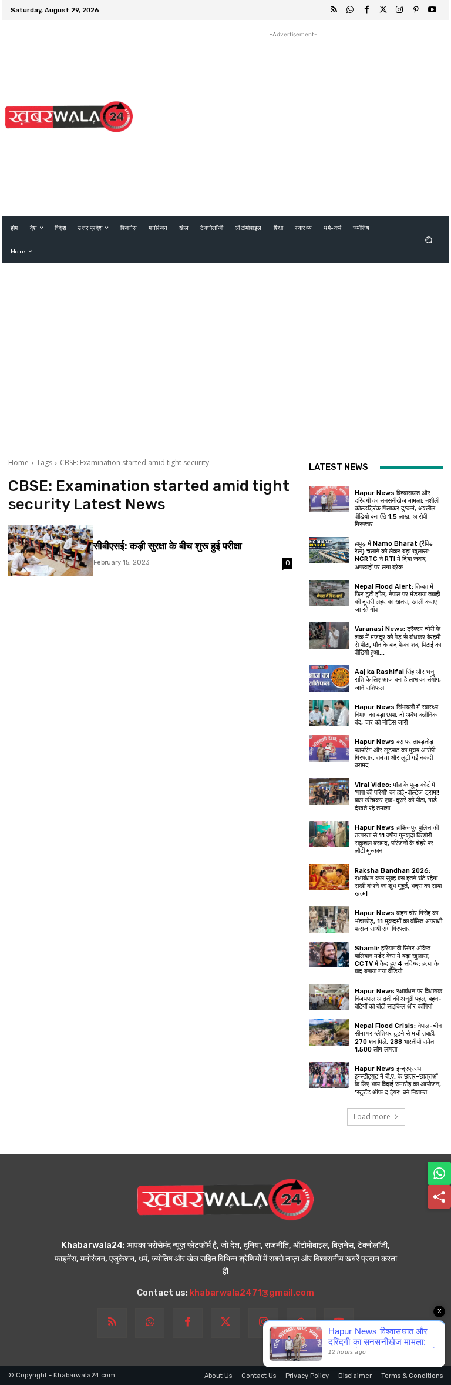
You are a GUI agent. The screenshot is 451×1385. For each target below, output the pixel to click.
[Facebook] (366, 10)
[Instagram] (399, 10)
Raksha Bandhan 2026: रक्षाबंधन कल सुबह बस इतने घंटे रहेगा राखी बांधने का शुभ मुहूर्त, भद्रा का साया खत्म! (398, 882)
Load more (372, 1117)
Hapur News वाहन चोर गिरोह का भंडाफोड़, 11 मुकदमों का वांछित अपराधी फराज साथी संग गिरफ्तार (398, 920)
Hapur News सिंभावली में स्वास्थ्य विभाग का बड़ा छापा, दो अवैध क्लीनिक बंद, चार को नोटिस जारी (396, 714)
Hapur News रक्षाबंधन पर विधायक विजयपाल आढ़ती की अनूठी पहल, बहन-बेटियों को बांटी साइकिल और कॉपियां (398, 998)
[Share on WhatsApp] (439, 1173)
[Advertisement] (293, 123)
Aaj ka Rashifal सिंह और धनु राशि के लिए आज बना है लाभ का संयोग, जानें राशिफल (398, 679)
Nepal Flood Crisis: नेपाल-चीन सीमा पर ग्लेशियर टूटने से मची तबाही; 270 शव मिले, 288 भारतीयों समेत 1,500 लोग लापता (398, 1037)
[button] (429, 239)
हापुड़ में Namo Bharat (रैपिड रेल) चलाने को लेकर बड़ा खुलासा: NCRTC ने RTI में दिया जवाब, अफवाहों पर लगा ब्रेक (394, 555)
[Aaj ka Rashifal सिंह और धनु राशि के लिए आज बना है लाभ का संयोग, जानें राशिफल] (329, 678)
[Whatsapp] (350, 10)
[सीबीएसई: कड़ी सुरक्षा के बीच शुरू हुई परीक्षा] (50, 550)
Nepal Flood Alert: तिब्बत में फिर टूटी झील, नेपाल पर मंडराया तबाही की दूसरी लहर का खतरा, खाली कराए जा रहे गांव (397, 598)
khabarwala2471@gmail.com (252, 1292)
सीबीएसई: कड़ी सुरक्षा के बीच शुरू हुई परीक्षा (167, 546)
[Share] (439, 1197)
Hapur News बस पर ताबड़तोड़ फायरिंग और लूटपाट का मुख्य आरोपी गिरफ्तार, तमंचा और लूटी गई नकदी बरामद (395, 753)
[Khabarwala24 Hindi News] (69, 116)
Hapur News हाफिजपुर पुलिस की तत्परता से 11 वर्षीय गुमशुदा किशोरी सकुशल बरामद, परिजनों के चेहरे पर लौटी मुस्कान (397, 839)
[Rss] (333, 10)
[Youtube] (432, 10)
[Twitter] (383, 10)
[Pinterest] (416, 10)
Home (18, 463)
